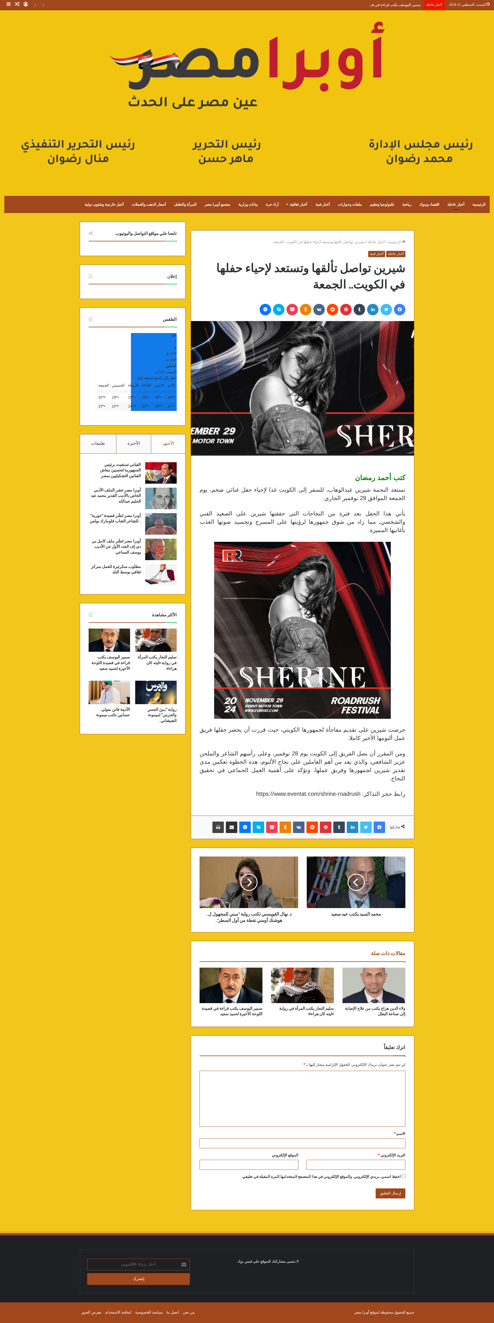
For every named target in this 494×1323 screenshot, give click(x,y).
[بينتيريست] (346, 309)
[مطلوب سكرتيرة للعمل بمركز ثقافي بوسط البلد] (161, 575)
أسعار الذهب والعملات (149, 204)
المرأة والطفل (185, 204)
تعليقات (98, 443)
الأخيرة (134, 443)
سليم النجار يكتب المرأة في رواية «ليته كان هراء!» (157, 662)
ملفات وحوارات (350, 204)
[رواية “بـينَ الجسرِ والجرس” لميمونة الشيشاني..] (156, 692)
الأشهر (168, 443)
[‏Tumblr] (359, 309)
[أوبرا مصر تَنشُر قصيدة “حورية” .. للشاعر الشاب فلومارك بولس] (161, 524)
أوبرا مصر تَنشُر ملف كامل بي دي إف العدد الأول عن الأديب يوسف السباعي (116, 546)
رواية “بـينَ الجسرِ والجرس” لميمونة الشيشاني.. (162, 715)
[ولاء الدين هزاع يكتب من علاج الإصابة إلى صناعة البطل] (373, 985)
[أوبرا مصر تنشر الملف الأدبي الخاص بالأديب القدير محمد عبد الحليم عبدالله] (161, 498)
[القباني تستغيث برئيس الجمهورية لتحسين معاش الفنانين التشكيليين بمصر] (161, 473)
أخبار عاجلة (456, 204)
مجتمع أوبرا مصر (217, 204)
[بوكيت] (292, 309)
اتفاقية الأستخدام (118, 1313)
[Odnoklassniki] (305, 309)
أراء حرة (272, 204)
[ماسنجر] (265, 309)
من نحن (189, 1313)
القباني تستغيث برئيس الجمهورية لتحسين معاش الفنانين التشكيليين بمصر (120, 470)
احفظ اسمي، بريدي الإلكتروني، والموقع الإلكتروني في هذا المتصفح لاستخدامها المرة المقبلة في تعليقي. (321, 1177)
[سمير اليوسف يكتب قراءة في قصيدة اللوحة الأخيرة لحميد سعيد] (231, 985)
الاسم (399, 1134)
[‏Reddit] (332, 309)
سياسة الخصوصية (149, 1313)
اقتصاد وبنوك (429, 204)
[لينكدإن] (373, 309)
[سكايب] (278, 309)
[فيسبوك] (399, 309)
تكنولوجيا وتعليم (382, 204)
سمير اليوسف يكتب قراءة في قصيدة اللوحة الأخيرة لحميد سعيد (372, 5)
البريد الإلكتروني (391, 1155)
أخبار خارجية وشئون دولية (104, 204)
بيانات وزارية (248, 204)
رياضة (406, 204)
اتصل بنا (172, 1313)
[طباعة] (218, 827)
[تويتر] (386, 309)
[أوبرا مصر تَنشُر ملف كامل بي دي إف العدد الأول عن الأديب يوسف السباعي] (161, 549)
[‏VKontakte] (319, 309)
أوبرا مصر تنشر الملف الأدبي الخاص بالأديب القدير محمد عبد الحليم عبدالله (116, 495)
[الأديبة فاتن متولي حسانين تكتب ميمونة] (109, 692)
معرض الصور (91, 1313)
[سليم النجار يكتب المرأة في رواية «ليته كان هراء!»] (302, 985)
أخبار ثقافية (298, 204)
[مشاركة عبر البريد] (231, 827)
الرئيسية (479, 204)
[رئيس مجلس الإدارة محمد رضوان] (247, 97)
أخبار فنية (323, 204)
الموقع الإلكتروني (285, 1155)
